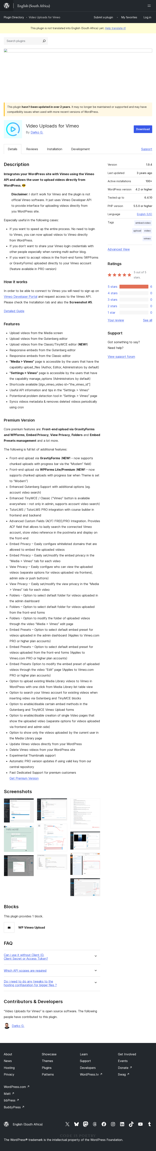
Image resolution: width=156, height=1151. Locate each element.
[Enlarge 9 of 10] (95, 858)
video (147, 230)
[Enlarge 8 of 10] (95, 836)
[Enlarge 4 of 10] (62, 803)
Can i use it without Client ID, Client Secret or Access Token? (26, 956)
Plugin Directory (14, 17)
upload (137, 230)
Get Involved (127, 1054)
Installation (54, 149)
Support (146, 149)
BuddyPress (14, 1107)
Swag (124, 1074)
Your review (116, 320)
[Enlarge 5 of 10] (62, 829)
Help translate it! (115, 28)
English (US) (144, 214)
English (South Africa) (28, 1124)
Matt (9, 1094)
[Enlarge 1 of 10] (29, 803)
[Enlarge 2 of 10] (29, 831)
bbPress (11, 1100)
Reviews (32, 149)
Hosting (9, 1068)
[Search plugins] (44, 41)
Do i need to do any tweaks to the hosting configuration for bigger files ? (30, 983)
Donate (125, 1068)
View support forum (121, 356)
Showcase (49, 1054)
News (8, 1061)
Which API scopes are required (25, 970)
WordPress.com (17, 1087)
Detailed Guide (14, 311)
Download (143, 129)
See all (147, 320)
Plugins (47, 1068)
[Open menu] (150, 5)
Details (12, 149)
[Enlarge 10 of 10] (95, 883)
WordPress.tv (91, 1074)
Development (80, 149)
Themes (47, 1061)
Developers (88, 1068)
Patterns (48, 1074)
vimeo (147, 238)
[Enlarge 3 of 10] (29, 860)
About (8, 1054)
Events (123, 1061)
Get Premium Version (24, 778)
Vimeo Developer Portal (20, 296)
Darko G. (37, 132)
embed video (143, 222)
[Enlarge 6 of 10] (62, 859)
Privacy (9, 1074)
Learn (84, 1054)
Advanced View (119, 249)
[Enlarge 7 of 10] (95, 803)
